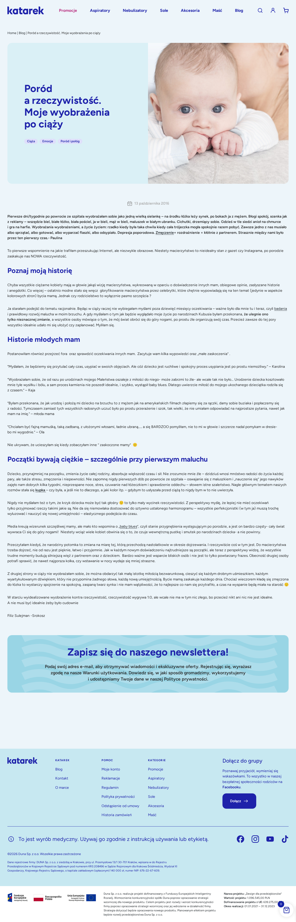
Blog (22, 33)
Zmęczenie (165, 232)
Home (11, 33)
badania (280, 308)
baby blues (128, 526)
